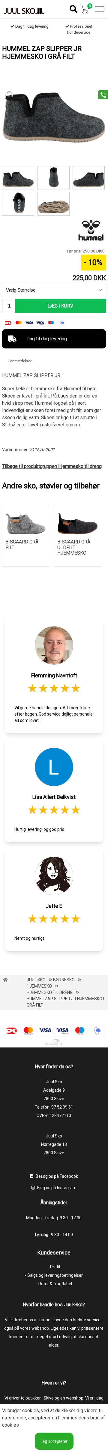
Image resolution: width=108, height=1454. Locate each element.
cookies (30, 1410)
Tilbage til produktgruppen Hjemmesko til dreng (52, 466)
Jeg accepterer (54, 1441)
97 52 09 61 (62, 1107)
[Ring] (101, 94)
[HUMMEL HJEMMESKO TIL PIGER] (54, 204)
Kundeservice (54, 1252)
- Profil (54, 1266)
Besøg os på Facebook (56, 1176)
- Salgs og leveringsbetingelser (54, 1275)
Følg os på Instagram (56, 1187)
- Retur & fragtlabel (54, 1283)
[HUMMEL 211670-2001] (89, 178)
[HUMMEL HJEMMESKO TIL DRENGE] (18, 204)
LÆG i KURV (60, 306)
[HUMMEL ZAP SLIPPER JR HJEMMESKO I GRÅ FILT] (54, 141)
